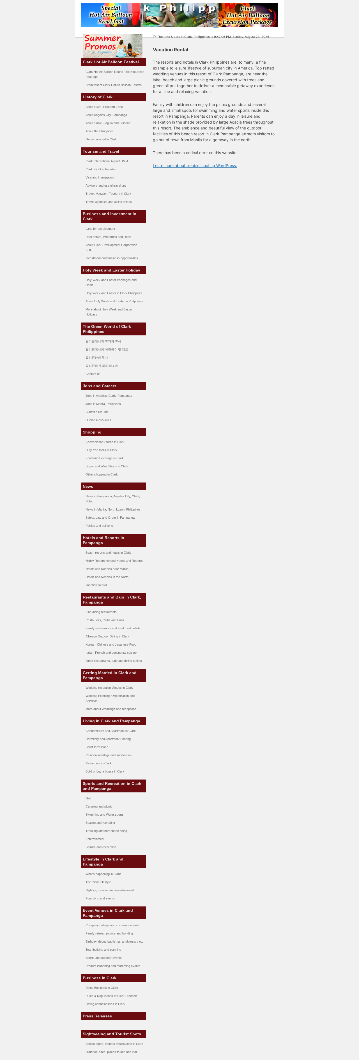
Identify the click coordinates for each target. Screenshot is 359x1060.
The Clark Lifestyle (98, 882)
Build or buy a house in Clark (105, 771)
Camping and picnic (99, 806)
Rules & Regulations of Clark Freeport (111, 996)
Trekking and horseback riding (106, 830)
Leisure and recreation (101, 847)
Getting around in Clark (101, 139)
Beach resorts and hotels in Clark (108, 552)
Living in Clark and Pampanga (111, 721)
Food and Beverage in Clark (105, 458)
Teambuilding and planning (103, 949)
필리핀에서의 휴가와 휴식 (103, 341)
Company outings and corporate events (112, 925)
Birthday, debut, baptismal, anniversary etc (114, 941)
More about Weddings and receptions (111, 709)
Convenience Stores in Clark (105, 442)
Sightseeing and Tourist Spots (112, 1034)
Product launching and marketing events (113, 966)
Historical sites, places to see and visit (111, 1052)
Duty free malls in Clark (101, 450)
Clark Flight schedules (101, 169)
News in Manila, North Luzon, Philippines (113, 509)
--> (215, 26)
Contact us (93, 373)
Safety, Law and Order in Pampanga (110, 517)
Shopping (92, 432)
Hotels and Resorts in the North (107, 577)
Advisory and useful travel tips (106, 185)
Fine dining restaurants (101, 612)
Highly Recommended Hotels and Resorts (114, 560)
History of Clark (97, 97)
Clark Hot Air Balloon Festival (111, 62)
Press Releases (97, 1016)
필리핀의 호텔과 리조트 (102, 365)
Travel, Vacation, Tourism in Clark (108, 193)
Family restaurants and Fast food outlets (113, 628)
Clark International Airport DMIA (107, 161)
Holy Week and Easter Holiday (111, 270)
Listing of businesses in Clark (105, 1004)
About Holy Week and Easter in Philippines (114, 301)
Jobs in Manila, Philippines (103, 403)
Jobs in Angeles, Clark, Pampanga (109, 395)
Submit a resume (97, 412)
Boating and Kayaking (100, 822)
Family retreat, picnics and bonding (109, 933)
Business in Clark (99, 978)
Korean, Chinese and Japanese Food (111, 644)
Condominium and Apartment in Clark (111, 730)
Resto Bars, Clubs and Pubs (105, 620)
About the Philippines (100, 131)
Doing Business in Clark (102, 987)
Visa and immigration (100, 177)
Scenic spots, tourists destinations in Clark (114, 1043)
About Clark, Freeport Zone (104, 106)
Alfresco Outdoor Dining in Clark (107, 636)
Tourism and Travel (101, 151)
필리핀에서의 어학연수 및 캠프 (107, 349)
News (88, 486)
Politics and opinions (99, 525)
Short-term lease (97, 747)
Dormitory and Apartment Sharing (108, 739)
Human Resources (98, 420)
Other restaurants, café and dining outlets (114, 660)
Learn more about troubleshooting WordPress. (195, 165)
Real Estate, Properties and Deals (109, 236)
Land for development (100, 228)
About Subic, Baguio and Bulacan (108, 123)
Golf (88, 798)
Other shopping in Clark (102, 474)
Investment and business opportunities (112, 258)
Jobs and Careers (99, 386)
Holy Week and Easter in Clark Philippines (114, 293)
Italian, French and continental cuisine (111, 652)
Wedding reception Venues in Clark (109, 687)
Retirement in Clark (99, 763)
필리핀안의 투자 (97, 357)
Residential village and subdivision (109, 755)
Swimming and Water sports (105, 814)
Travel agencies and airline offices (109, 201)
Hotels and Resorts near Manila (107, 568)
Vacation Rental (96, 585)
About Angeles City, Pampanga (106, 115)
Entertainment (95, 839)
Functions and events (100, 898)
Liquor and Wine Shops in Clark (107, 466)
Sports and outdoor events (104, 957)
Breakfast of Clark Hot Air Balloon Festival (114, 85)
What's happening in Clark (103, 874)
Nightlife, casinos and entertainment (110, 890)
